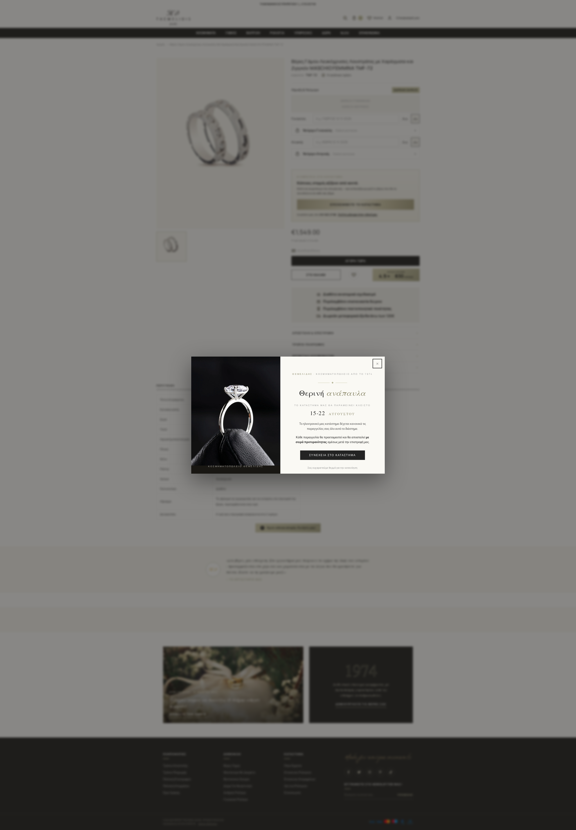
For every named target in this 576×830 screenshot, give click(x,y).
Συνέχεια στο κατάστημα (332, 455)
